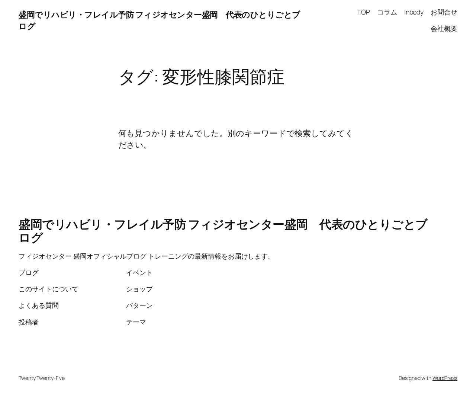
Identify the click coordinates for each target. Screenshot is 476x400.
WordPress (444, 377)
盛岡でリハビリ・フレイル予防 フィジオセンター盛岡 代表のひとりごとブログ (223, 231)
